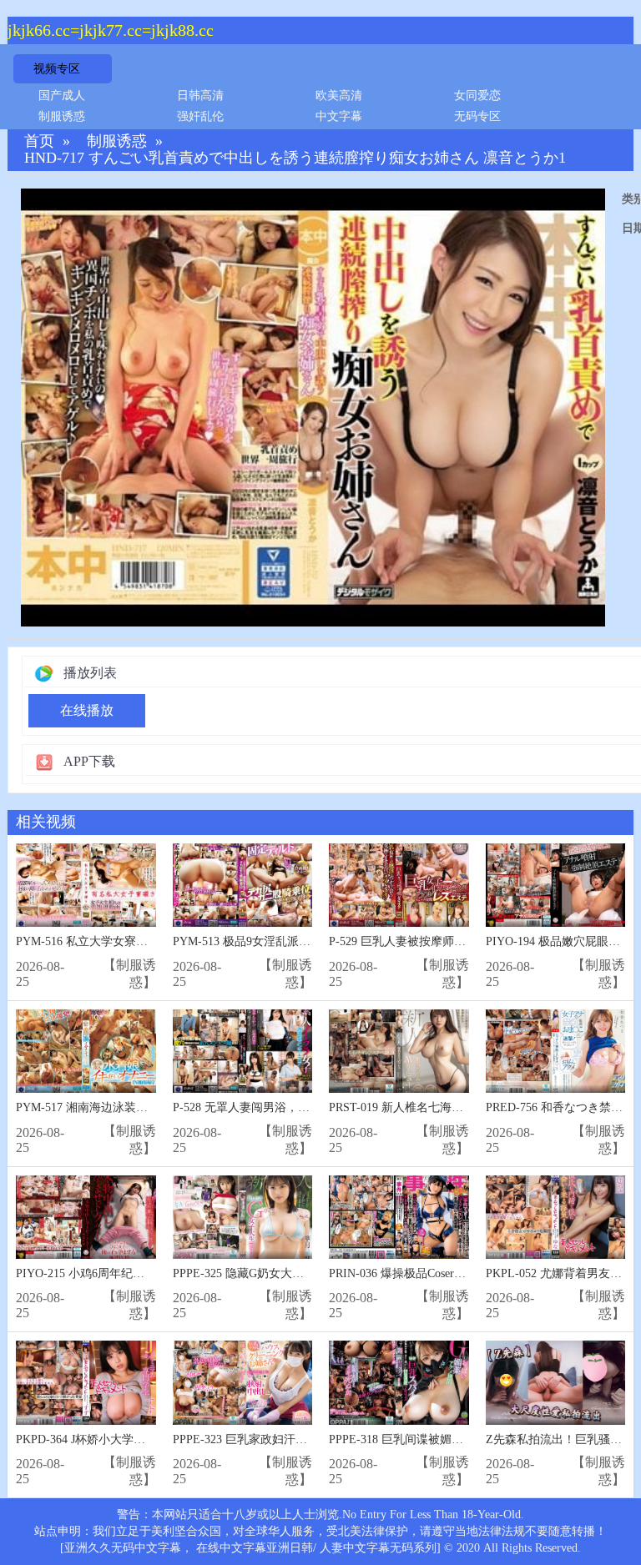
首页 (39, 141)
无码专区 (477, 116)
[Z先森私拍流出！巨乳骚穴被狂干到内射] (556, 1383)
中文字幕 (338, 116)
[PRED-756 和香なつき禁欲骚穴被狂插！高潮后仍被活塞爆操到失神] (556, 1051)
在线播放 (87, 710)
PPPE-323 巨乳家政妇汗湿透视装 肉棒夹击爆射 (294, 1439)
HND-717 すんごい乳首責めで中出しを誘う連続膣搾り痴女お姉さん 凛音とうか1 (295, 158)
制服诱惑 (61, 116)
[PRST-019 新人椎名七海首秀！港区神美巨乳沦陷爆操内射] (399, 1051)
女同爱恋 (477, 95)
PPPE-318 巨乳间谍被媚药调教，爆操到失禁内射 (454, 1439)
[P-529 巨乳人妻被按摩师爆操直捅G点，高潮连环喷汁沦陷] (399, 885)
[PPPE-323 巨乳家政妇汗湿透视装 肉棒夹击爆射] (243, 1383)
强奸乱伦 (200, 116)
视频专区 (56, 69)
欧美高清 (338, 95)
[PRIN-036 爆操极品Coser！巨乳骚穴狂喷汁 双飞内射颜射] (399, 1217)
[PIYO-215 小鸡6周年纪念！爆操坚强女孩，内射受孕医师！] (86, 1217)
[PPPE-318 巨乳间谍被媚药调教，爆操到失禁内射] (399, 1383)
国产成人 (61, 95)
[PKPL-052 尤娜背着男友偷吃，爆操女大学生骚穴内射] (556, 1217)
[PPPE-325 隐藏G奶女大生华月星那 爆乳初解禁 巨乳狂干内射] (243, 1217)
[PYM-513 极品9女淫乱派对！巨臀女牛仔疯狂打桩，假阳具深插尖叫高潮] (243, 885)
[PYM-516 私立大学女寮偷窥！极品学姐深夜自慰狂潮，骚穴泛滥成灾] (86, 885)
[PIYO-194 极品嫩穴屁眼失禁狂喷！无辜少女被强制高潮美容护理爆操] (556, 885)
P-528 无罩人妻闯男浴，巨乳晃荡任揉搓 (276, 1107)
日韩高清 (200, 95)
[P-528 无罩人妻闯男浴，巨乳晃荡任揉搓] (243, 1051)
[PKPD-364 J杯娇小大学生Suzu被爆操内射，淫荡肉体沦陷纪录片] (86, 1383)
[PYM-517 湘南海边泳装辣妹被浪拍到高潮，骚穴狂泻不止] (86, 1051)
